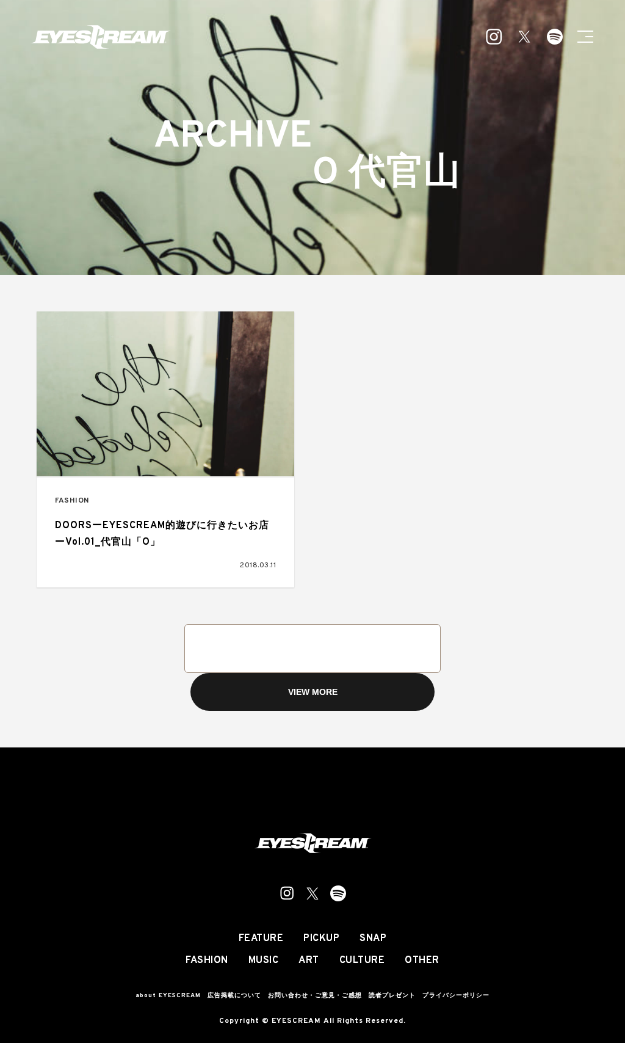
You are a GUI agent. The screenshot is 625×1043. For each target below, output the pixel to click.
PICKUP (321, 938)
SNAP (372, 938)
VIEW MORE (313, 692)
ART (308, 960)
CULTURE (362, 960)
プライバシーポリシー (456, 996)
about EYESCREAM (168, 996)
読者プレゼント (392, 996)
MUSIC (263, 960)
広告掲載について (234, 996)
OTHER (422, 960)
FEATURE (261, 938)
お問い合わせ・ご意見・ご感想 (315, 996)
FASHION (72, 501)
